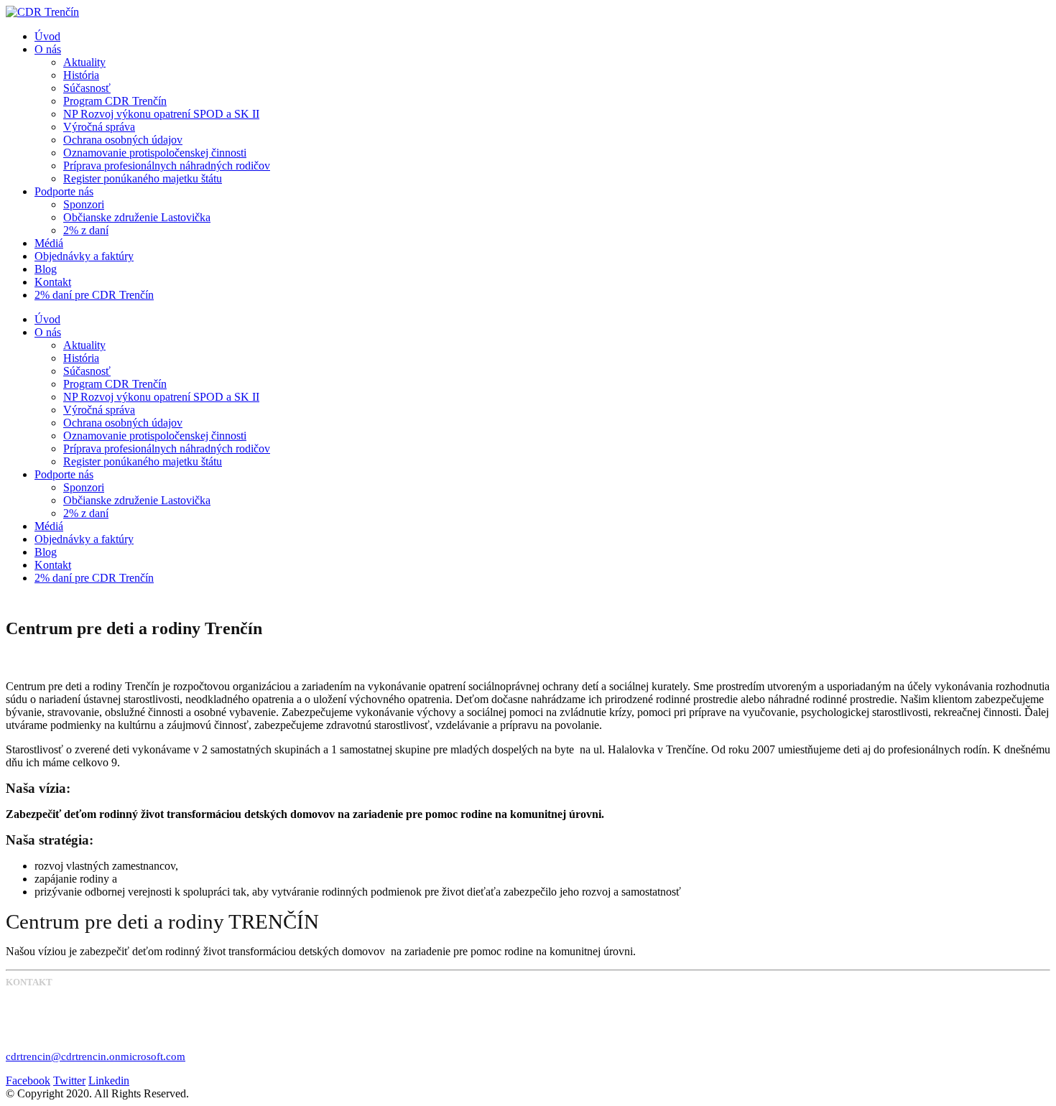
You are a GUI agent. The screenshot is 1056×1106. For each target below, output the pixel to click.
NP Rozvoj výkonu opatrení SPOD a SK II (161, 114)
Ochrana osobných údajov (122, 140)
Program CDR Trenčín (115, 101)
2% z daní (85, 230)
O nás (47, 49)
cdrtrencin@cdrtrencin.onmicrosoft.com (95, 1056)
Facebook (28, 1080)
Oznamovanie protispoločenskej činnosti (154, 153)
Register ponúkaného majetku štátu (142, 178)
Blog (45, 269)
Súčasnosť (87, 88)
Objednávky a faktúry (84, 256)
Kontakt (52, 282)
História (81, 75)
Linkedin (108, 1080)
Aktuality (84, 62)
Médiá (48, 243)
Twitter (69, 1080)
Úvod (47, 36)
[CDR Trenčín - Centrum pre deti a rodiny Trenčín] (42, 12)
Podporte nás (63, 191)
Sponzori (83, 204)
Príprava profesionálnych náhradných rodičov (166, 165)
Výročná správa (99, 127)
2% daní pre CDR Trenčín (94, 295)
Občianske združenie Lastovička (136, 217)
